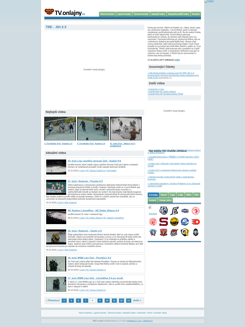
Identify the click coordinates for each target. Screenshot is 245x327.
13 (129, 300)
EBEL (189, 195)
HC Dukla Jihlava (94, 218)
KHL (197, 195)
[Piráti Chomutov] (174, 232)
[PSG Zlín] (185, 232)
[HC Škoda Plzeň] (153, 232)
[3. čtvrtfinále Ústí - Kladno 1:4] (60, 141)
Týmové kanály (141, 14)
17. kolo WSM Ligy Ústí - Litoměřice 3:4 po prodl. (95, 278)
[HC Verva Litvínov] (174, 221)
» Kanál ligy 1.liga (156, 89)
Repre (164, 195)
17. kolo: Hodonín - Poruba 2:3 (85, 181)
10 (107, 300)
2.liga (60, 202)
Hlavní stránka (107, 14)
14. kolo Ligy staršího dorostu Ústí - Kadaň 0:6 (94, 161)
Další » (137, 300)
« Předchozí (53, 300)
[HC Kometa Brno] (185, 210)
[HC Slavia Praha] (153, 221)
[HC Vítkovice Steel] (185, 221)
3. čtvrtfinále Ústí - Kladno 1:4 (58, 144)
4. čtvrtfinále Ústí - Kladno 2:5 (91, 144)
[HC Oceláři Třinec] (195, 210)
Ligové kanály (124, 14)
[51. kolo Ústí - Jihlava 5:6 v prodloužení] (126, 141)
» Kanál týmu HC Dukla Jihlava (162, 91)
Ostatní (152, 200)
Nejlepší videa (158, 14)
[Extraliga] (153, 210)
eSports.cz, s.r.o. (134, 321)
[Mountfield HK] (163, 232)
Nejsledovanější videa (178, 14)
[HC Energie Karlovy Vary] (174, 210)
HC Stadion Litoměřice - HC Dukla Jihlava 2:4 (93, 210)
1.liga (82, 170)
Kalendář (141, 313)
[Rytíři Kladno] (195, 232)
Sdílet (177, 60)
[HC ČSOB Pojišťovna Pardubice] (195, 221)
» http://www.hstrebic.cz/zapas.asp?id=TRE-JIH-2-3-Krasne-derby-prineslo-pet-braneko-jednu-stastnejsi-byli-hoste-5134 (173, 75)
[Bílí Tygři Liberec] (163, 210)
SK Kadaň (111, 170)
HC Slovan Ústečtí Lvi (96, 170)
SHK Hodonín (70, 202)
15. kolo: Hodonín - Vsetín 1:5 (85, 230)
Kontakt (196, 14)
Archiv (150, 313)
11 (114, 300)
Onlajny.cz (148, 321)
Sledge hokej (165, 200)
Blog (164, 313)
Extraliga (153, 195)
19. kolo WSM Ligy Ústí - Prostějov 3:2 (89, 257)
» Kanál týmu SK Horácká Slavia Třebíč (165, 94)
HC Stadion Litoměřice (113, 218)
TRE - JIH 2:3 (56, 27)
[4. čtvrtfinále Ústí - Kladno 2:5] (93, 141)
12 (121, 300)
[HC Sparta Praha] (163, 221)
